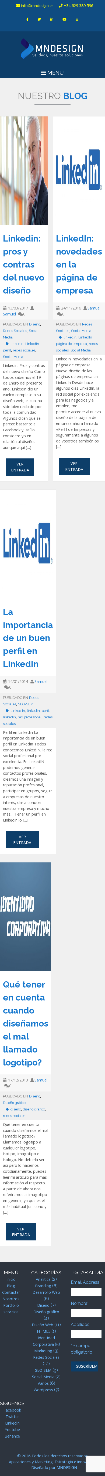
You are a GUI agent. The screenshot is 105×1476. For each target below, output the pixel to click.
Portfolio (11, 1305)
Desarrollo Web (46, 1292)
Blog (11, 1285)
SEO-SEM (25, 704)
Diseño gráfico (14, 1103)
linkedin (16, 344)
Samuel (10, 314)
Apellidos (80, 1324)
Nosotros (10, 1298)
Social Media (13, 357)
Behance (12, 1436)
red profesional (30, 717)
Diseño (34, 324)
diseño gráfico (34, 1109)
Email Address (86, 1282)
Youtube (12, 1429)
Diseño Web (42, 1324)
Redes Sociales (15, 331)
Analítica (43, 1279)
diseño (15, 1109)
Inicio (11, 1279)
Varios (43, 1383)
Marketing (43, 1350)
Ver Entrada (20, 467)
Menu (55, 73)
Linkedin (12, 1423)
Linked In (17, 711)
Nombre (80, 1303)
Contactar (11, 1292)
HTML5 (43, 1331)
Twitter (12, 1416)
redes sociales (24, 350)
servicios (11, 1311)
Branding (43, 1285)
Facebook (12, 1410)
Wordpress (43, 1389)
